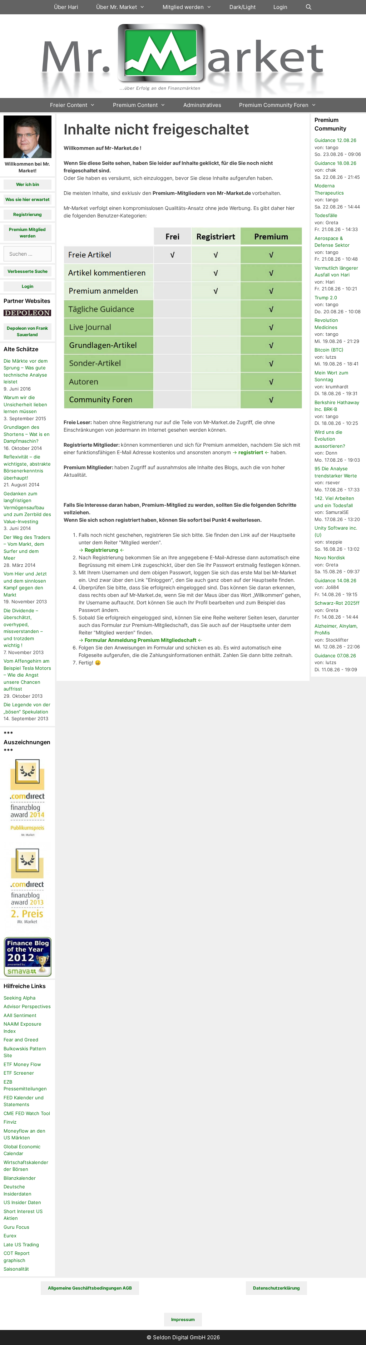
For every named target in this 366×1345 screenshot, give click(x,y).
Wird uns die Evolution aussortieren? (330, 439)
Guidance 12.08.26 (335, 140)
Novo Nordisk (330, 557)
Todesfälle (326, 215)
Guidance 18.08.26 (335, 163)
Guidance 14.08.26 (335, 580)
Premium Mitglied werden (27, 233)
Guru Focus (16, 1227)
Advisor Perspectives (27, 1006)
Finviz (10, 1122)
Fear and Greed (21, 1039)
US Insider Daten (22, 1202)
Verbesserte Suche (28, 271)
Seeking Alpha (19, 998)
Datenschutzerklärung (276, 1288)
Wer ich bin (27, 184)
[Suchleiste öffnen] (308, 7)
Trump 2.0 (326, 297)
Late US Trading (21, 1244)
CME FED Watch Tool (27, 1113)
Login (280, 7)
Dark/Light (242, 7)
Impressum (183, 1319)
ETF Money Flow (22, 1064)
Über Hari (66, 7)
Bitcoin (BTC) (329, 350)
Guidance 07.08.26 (335, 655)
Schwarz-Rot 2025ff (337, 603)
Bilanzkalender (20, 1178)
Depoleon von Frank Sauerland (27, 331)
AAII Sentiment (20, 1015)
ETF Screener (19, 1073)
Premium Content (135, 105)
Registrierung (27, 214)
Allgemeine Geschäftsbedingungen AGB (90, 1288)
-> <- (250, 452)
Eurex (10, 1235)
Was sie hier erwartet (27, 199)
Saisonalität (16, 1269)
